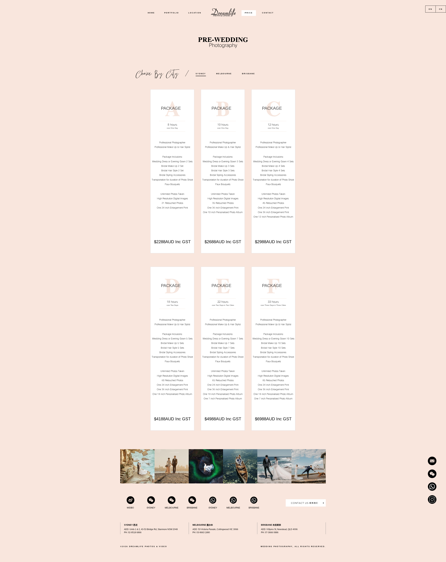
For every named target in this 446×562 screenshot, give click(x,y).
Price (249, 13)
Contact (268, 13)
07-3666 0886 (271, 532)
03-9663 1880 (203, 532)
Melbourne (224, 74)
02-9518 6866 (134, 532)
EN (430, 9)
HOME (151, 13)
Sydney (201, 74)
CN (441, 9)
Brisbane (248, 74)
